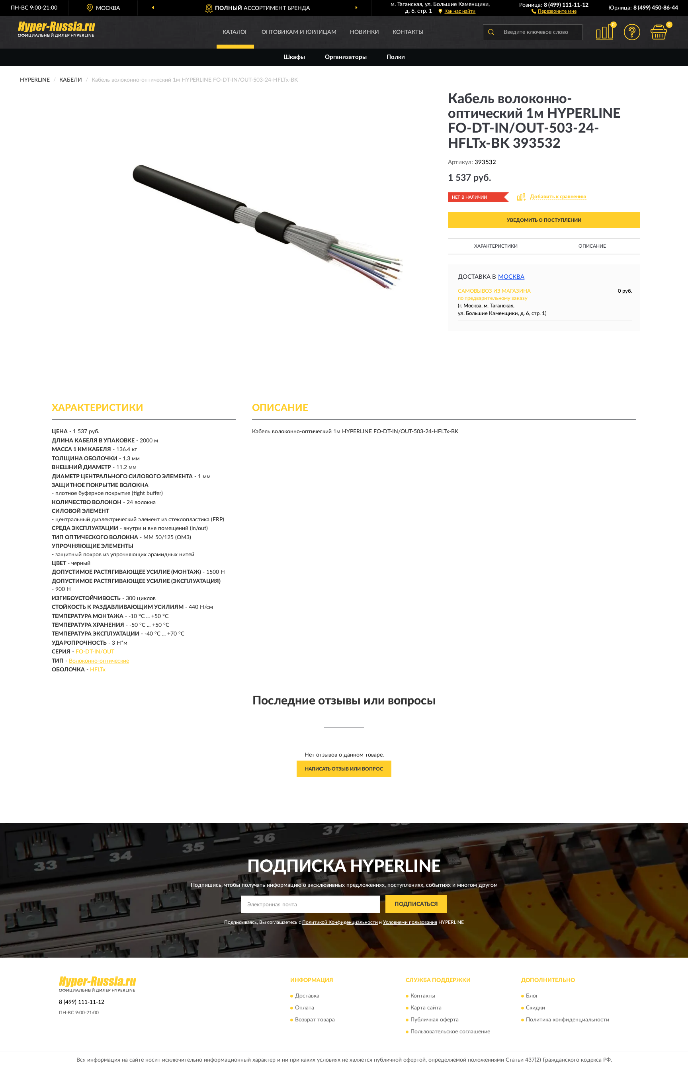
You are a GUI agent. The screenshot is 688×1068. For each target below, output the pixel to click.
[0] (659, 32)
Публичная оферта (434, 1020)
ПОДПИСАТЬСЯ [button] (416, 904)
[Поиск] (491, 32)
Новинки (364, 32)
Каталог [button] (235, 32)
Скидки (535, 1008)
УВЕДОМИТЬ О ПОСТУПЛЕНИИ (544, 220)
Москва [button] (511, 277)
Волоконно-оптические (99, 661)
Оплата (304, 1008)
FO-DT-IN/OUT (95, 652)
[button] (554, 10)
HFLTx (98, 670)
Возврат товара (315, 1020)
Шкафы (294, 57)
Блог (532, 996)
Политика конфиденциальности (567, 1020)
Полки (396, 57)
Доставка (307, 996)
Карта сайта (426, 1008)
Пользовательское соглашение (450, 1032)
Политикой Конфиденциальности (340, 922)
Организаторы (346, 57)
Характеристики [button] (496, 246)
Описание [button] (592, 246)
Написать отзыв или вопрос (344, 769)
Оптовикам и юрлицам (299, 32)
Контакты (408, 32)
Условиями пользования (410, 922)
